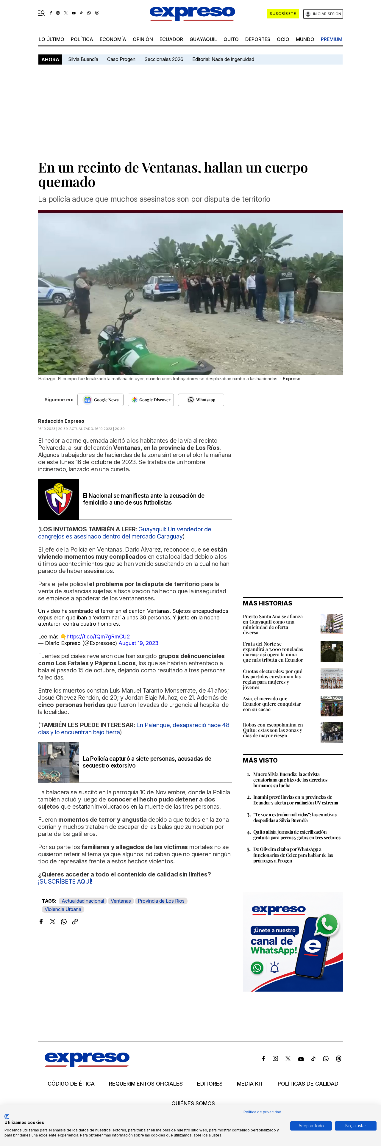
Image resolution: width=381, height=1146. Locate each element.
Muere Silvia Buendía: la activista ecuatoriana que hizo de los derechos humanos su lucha (290, 779)
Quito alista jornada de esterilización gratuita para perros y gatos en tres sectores (296, 834)
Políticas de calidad (308, 1083)
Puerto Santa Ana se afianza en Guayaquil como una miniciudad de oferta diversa (273, 624)
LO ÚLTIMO (51, 39)
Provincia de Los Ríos (161, 901)
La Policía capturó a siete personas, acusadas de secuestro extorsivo (147, 762)
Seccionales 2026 (163, 59)
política (82, 39)
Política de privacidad (262, 1112)
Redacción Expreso (61, 421)
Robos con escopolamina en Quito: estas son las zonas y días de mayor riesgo (273, 729)
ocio (283, 39)
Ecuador (171, 39)
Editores (210, 1083)
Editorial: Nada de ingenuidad (223, 59)
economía (113, 39)
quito (231, 39)
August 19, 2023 (138, 643)
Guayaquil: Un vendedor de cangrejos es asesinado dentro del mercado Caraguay (124, 533)
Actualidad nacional (83, 901)
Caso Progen (121, 59)
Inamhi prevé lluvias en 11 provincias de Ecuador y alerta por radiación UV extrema (295, 800)
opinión (143, 39)
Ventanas (121, 901)
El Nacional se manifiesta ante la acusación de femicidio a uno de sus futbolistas (143, 499)
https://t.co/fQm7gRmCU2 (98, 636)
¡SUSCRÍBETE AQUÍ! (65, 881)
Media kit (250, 1083)
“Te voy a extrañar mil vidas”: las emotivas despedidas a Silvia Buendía (294, 817)
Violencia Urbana (63, 909)
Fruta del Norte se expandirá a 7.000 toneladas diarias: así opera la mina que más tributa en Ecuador (273, 652)
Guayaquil (203, 39)
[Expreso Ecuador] (87, 1065)
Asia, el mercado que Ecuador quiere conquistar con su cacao (272, 703)
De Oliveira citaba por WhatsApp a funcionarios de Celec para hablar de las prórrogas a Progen (293, 854)
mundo (305, 39)
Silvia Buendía (83, 59)
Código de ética (71, 1083)
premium (331, 39)
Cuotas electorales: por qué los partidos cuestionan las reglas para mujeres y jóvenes (272, 679)
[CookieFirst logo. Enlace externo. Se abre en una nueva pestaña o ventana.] (6, 1116)
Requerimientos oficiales (146, 1083)
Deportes (257, 39)
